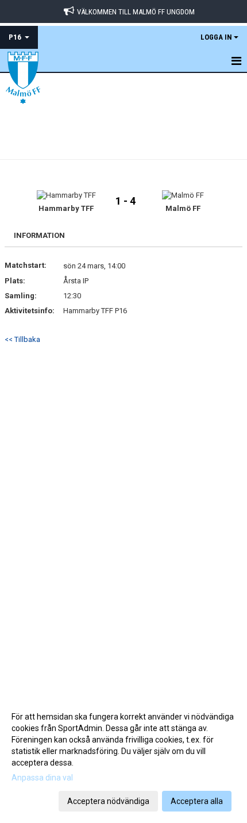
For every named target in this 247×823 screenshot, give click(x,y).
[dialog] (123, 758)
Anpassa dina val (42, 777)
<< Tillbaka (22, 339)
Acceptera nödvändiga (108, 801)
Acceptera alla (197, 801)
